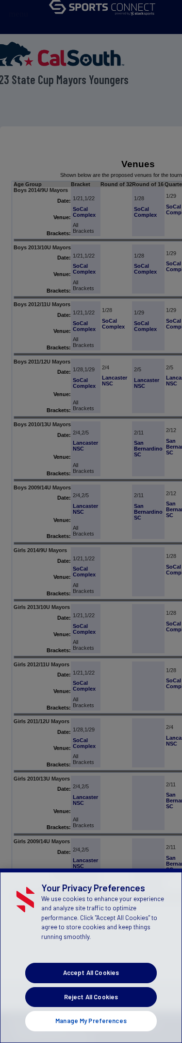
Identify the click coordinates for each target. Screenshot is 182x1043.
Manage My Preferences (91, 1021)
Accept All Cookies (91, 972)
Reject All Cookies (91, 997)
